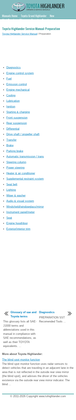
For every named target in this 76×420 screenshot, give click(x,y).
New (52, 16)
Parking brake (14, 151)
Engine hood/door (17, 223)
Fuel (9, 78)
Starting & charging (18, 112)
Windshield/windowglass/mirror (25, 206)
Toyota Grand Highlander (34, 16)
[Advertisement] (38, 51)
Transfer (11, 139)
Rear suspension (16, 123)
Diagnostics (13, 67)
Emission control (16, 84)
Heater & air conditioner (20, 173)
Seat (9, 217)
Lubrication (13, 100)
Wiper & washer (16, 195)
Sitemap (23, 20)
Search (35, 20)
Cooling (10, 95)
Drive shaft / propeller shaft (22, 134)
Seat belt (11, 184)
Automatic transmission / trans (25, 156)
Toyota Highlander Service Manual (19, 34)
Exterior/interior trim (18, 228)
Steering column (16, 162)
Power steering (15, 167)
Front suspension (16, 117)
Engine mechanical (18, 89)
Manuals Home (10, 16)
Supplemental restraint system (25, 178)
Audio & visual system (20, 201)
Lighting (11, 189)
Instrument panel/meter (20, 212)
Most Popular (9, 20)
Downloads (47, 20)
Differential (12, 128)
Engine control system (20, 73)
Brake (10, 145)
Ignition (10, 106)
